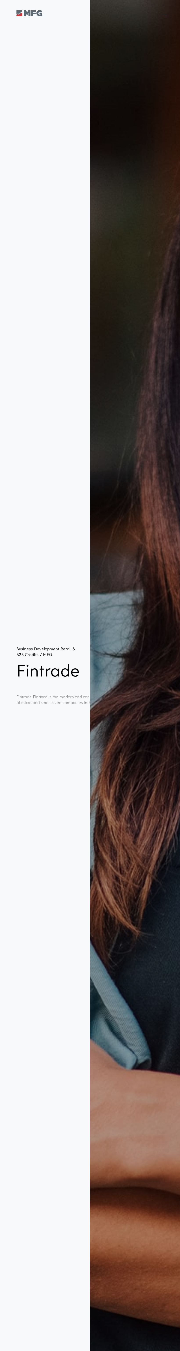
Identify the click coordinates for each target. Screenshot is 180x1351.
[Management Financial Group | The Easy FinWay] (29, 13)
